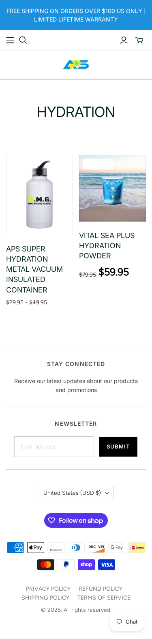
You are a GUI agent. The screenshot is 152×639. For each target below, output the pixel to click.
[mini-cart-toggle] (139, 40)
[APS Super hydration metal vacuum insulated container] (39, 195)
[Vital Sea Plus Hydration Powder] (112, 188)
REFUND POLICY (100, 588)
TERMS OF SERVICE (104, 597)
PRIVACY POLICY (48, 588)
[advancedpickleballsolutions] (76, 64)
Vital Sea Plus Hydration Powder (107, 245)
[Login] (124, 40)
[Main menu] (10, 40)
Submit (118, 446)
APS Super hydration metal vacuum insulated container (34, 269)
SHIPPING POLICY (45, 597)
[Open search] (23, 40)
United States (72, 493)
